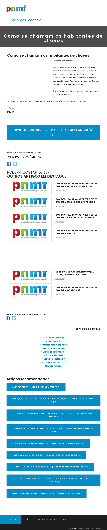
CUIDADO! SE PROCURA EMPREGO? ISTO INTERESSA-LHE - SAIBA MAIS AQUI (48, 443)
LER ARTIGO (59, 190)
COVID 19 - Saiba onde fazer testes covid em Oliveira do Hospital (76, 185)
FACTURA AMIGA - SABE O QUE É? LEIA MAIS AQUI (36, 387)
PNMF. (75, 529)
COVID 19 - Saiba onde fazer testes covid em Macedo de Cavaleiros (76, 200)
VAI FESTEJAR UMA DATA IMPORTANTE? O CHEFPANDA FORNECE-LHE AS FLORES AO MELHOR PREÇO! (53, 480)
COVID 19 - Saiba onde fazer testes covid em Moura (76, 232)
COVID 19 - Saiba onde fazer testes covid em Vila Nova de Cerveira (76, 216)
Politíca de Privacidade (45, 519)
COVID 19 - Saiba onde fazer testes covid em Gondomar (76, 289)
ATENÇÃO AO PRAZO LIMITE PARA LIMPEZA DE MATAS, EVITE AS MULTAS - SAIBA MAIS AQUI (53, 400)
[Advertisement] (29, 77)
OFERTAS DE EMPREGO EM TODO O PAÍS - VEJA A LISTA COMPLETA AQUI (46, 493)
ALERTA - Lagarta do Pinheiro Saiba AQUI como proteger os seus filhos (50, 467)
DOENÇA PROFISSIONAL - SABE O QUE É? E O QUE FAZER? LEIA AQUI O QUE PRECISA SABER (53, 430)
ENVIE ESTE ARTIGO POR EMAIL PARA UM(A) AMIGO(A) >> (53, 132)
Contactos (62, 519)
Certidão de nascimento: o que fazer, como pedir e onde (74, 273)
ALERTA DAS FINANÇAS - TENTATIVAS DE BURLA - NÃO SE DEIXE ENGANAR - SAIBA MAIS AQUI (53, 415)
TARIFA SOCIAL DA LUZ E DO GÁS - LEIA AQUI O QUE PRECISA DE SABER (46, 455)
